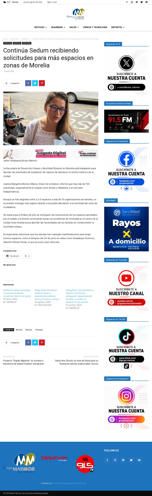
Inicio (5, 39)
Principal (38, 330)
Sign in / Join (52, 2)
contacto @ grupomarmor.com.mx (69, 483)
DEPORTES (116, 27)
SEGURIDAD (57, 27)
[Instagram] (132, 2)
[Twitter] (141, 2)
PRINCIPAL (26, 43)
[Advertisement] (51, 318)
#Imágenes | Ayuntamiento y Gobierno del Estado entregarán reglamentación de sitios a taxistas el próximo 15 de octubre (80, 296)
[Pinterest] (42, 83)
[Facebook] (127, 2)
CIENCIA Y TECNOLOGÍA (95, 27)
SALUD (72, 27)
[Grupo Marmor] (76, 14)
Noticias (29, 330)
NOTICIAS (39, 27)
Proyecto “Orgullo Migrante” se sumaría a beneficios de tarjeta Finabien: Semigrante (23, 362)
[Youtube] (146, 2)
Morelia (19, 330)
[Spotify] (136, 2)
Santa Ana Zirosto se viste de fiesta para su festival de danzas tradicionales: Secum (76, 362)
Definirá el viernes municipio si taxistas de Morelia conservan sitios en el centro (17, 293)
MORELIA (25, 39)
